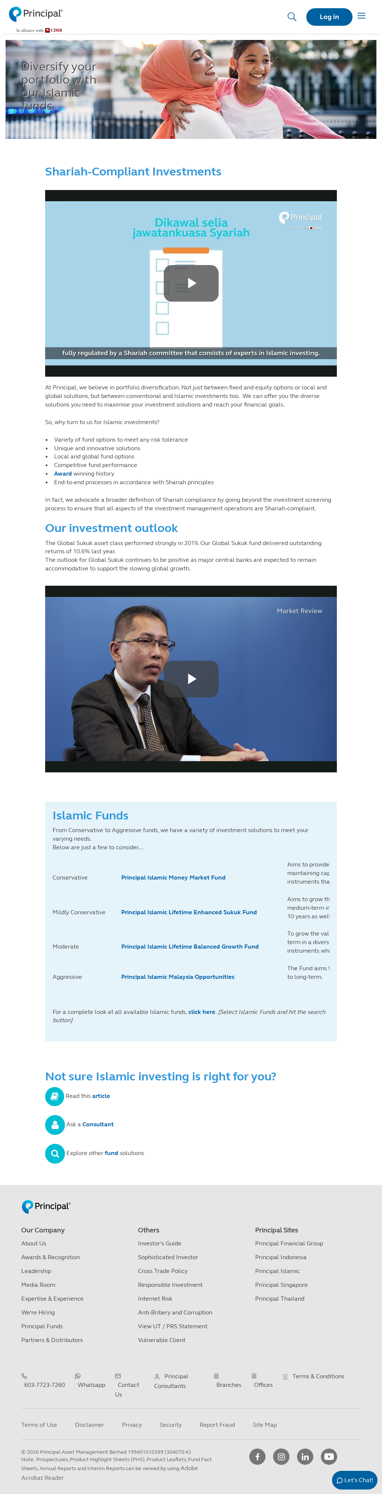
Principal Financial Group (289, 1243)
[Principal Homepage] (46, 1199)
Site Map (265, 1424)
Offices (263, 1384)
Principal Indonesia (281, 1257)
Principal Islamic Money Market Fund (174, 877)
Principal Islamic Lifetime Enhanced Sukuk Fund (190, 912)
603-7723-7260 (44, 1384)
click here (201, 1011)
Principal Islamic (277, 1270)
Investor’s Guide (159, 1243)
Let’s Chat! (358, 1480)
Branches (228, 1384)
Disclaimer (89, 1424)
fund (112, 1153)
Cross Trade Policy (163, 1270)
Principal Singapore (281, 1284)
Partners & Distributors (52, 1340)
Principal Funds (42, 1326)
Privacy (132, 1424)
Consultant (98, 1124)
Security (171, 1424)
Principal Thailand (279, 1298)
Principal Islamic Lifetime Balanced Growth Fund (190, 946)
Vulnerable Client (161, 1340)
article (101, 1096)
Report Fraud (217, 1424)
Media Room (38, 1284)
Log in (329, 17)
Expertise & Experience (52, 1298)
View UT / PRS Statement (172, 1326)
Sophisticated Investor (168, 1257)
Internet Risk (155, 1298)
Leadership (36, 1270)
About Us (33, 1243)
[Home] (36, 20)
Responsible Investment (170, 1284)
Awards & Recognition (50, 1257)
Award (63, 473)
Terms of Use (39, 1424)
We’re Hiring (38, 1312)
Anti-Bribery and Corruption (175, 1312)
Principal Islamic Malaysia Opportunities (177, 976)
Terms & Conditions (318, 1376)
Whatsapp (91, 1384)
